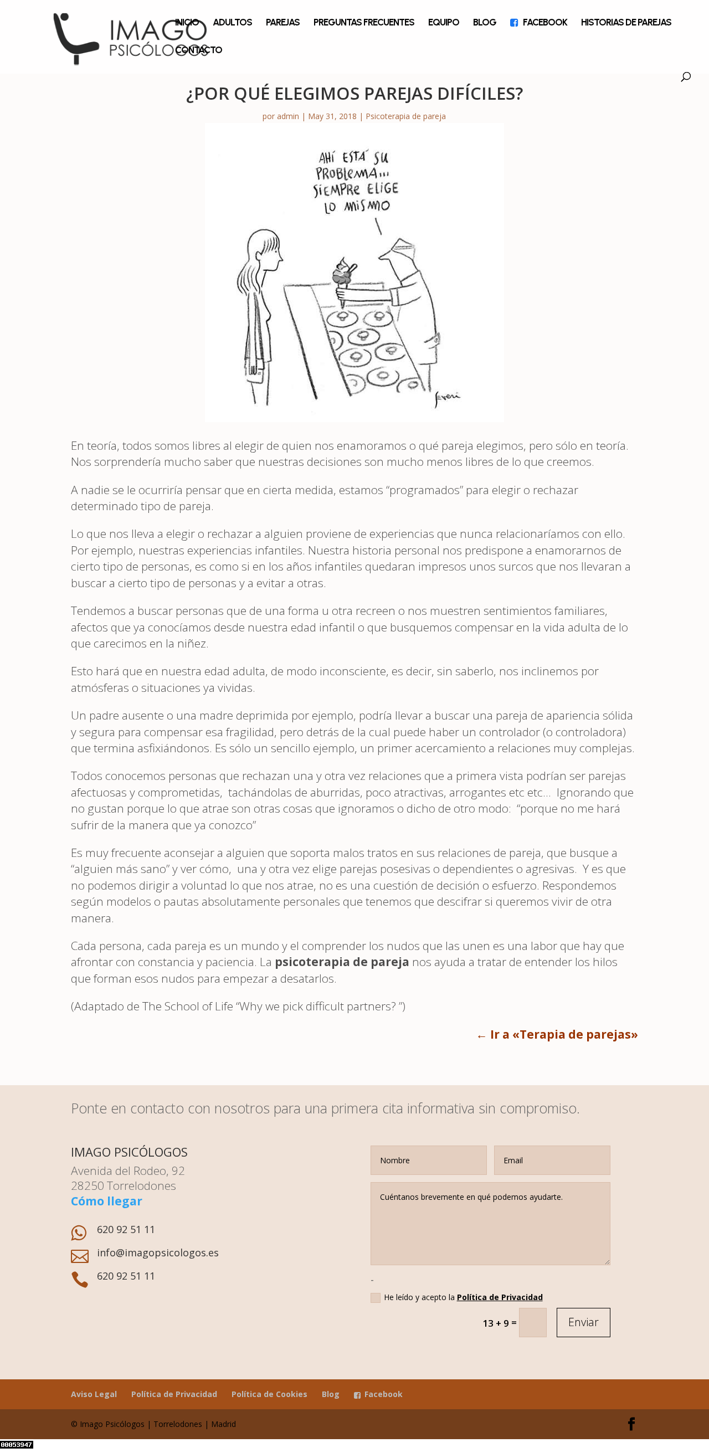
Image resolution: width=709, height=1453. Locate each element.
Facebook (545, 23)
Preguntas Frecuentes (364, 23)
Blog (484, 23)
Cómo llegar (106, 1201)
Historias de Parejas (626, 23)
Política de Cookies (269, 1394)
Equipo (443, 23)
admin (288, 116)
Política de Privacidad (500, 1297)
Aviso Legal (94, 1394)
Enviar (583, 1322)
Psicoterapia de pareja (406, 116)
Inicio (187, 23)
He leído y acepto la (463, 1297)
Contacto (198, 50)
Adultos (232, 23)
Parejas (283, 23)
